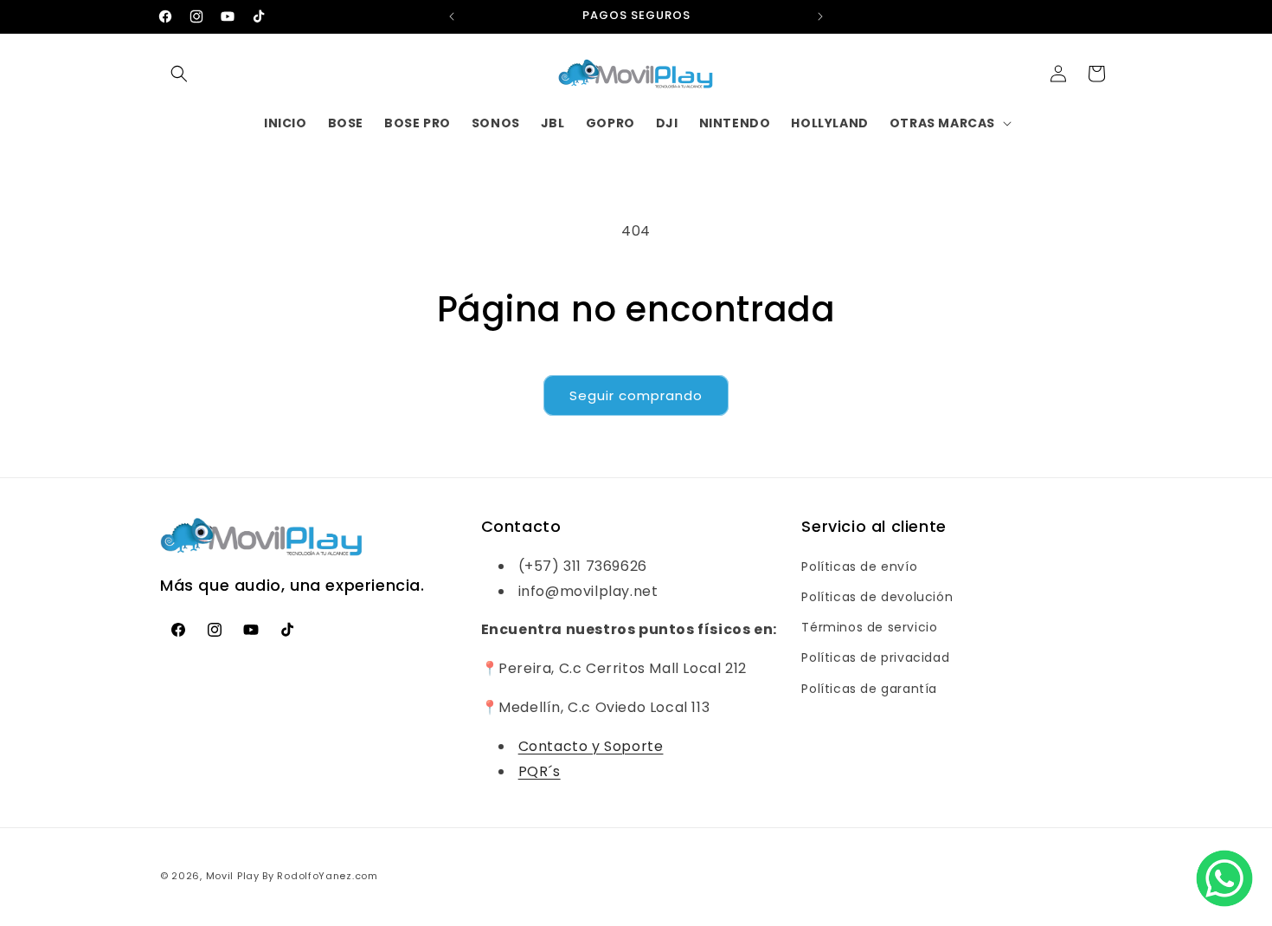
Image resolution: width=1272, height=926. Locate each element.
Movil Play (233, 876)
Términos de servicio (869, 626)
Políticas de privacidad (875, 657)
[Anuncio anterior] (452, 16)
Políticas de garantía (869, 687)
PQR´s (539, 770)
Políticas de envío (859, 565)
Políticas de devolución (877, 596)
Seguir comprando (636, 395)
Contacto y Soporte (591, 745)
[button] (179, 74)
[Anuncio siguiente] (820, 16)
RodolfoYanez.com (327, 876)
